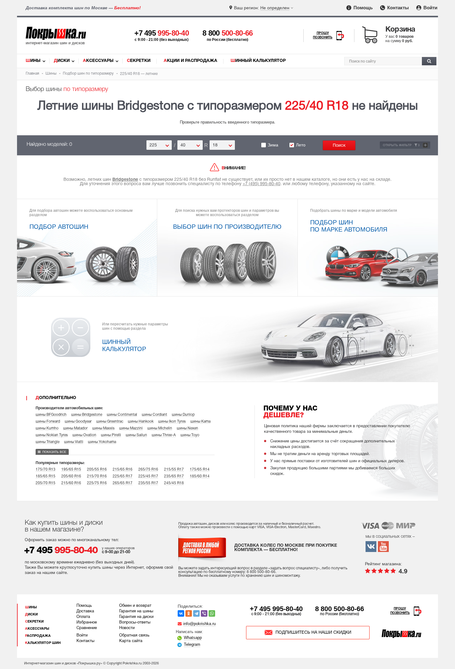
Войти (429, 7)
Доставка (85, 611)
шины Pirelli (111, 435)
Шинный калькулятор (258, 61)
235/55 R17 (148, 483)
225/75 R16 (97, 483)
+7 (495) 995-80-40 (261, 184)
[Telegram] (196, 613)
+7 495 (161, 33)
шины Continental (122, 414)
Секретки (138, 61)
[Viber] (204, 613)
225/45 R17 (148, 476)
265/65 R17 (122, 483)
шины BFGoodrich (51, 414)
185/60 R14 (200, 476)
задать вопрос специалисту (294, 568)
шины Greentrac (109, 421)
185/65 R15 (45, 476)
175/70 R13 (45, 469)
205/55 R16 (97, 469)
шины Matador (75, 428)
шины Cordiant (154, 414)
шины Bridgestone (86, 414)
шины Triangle (47, 442)
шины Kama (200, 421)
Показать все (54, 452)
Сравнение (86, 628)
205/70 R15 (45, 483)
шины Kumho (47, 428)
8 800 (227, 33)
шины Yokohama (102, 442)
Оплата (83, 617)
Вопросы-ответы (134, 622)
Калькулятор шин (43, 643)
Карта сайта (130, 641)
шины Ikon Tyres (172, 421)
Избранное (86, 622)
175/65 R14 (200, 469)
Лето (301, 144)
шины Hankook (141, 421)
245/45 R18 (174, 483)
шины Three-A (164, 435)
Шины (33, 61)
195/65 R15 (71, 469)
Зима (273, 144)
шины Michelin (159, 428)
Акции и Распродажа (190, 61)
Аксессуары (98, 61)
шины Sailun (136, 435)
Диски (62, 61)
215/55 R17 (174, 469)
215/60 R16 (71, 483)
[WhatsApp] (212, 613)
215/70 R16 (97, 476)
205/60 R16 (71, 476)
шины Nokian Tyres (52, 435)
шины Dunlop (183, 414)
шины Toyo (189, 435)
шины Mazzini (131, 428)
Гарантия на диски (136, 617)
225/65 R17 (122, 476)
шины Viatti (73, 442)
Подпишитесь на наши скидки (313, 633)
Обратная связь (134, 635)
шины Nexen (187, 428)
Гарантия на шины (136, 611)
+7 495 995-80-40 (276, 608)
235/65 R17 (174, 476)
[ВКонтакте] (181, 613)
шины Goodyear (78, 421)
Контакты (397, 7)
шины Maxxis (103, 428)
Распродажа (38, 635)
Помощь (362, 7)
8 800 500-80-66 (339, 608)
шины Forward (48, 421)
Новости (127, 628)
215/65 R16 (122, 469)
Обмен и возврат (135, 606)
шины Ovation (84, 435)
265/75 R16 (148, 469)
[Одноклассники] (188, 613)
